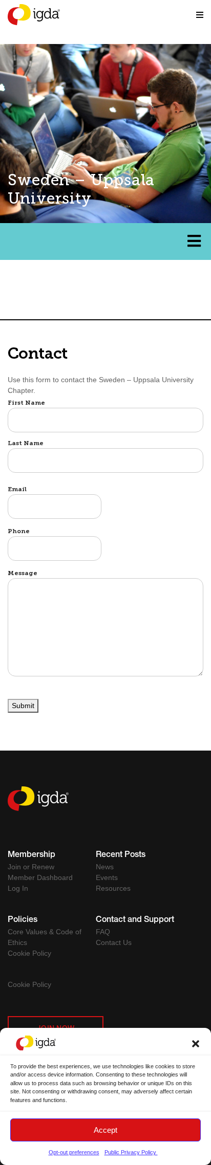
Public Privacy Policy (131, 1152)
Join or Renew (31, 867)
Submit (23, 705)
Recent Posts (120, 855)
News (105, 867)
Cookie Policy (29, 953)
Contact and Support (135, 920)
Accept (105, 1130)
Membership (31, 855)
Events (107, 877)
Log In (18, 888)
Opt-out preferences (74, 1152)
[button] (196, 1043)
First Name (26, 403)
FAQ (103, 932)
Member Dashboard (40, 877)
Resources (113, 888)
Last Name (26, 444)
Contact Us (114, 942)
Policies (22, 920)
